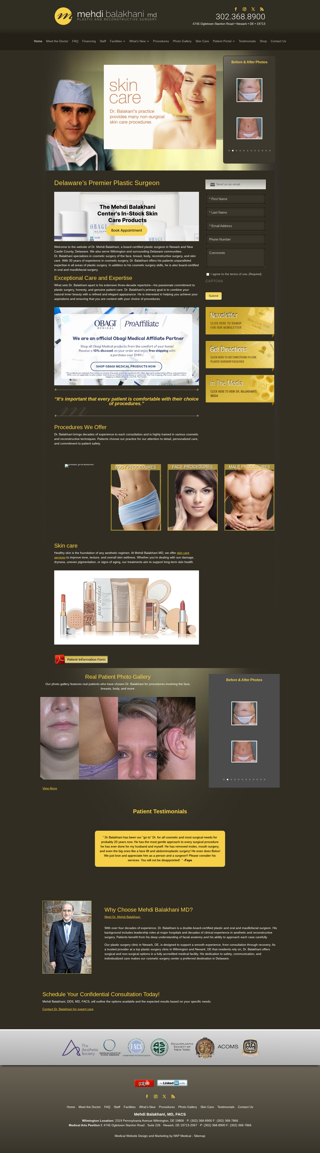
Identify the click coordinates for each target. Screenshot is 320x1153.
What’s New (147, 1107)
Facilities (130, 1107)
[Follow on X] (253, 9)
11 (266, 150)
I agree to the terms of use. (236, 274)
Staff (117, 1107)
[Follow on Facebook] (235, 9)
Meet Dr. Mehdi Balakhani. (122, 917)
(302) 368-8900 (201, 1120)
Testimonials (225, 1107)
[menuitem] (38, 41)
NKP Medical (182, 1136)
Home (71, 1107)
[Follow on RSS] (261, 9)
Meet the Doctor (90, 1107)
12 (270, 150)
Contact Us (245, 1107)
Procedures (167, 1107)
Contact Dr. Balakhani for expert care (67, 1009)
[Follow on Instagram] (244, 9)
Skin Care (207, 1107)
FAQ (107, 1107)
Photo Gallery (187, 1107)
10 (262, 150)
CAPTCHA (214, 281)
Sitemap (199, 1136)
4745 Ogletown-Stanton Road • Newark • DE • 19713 (229, 23)
